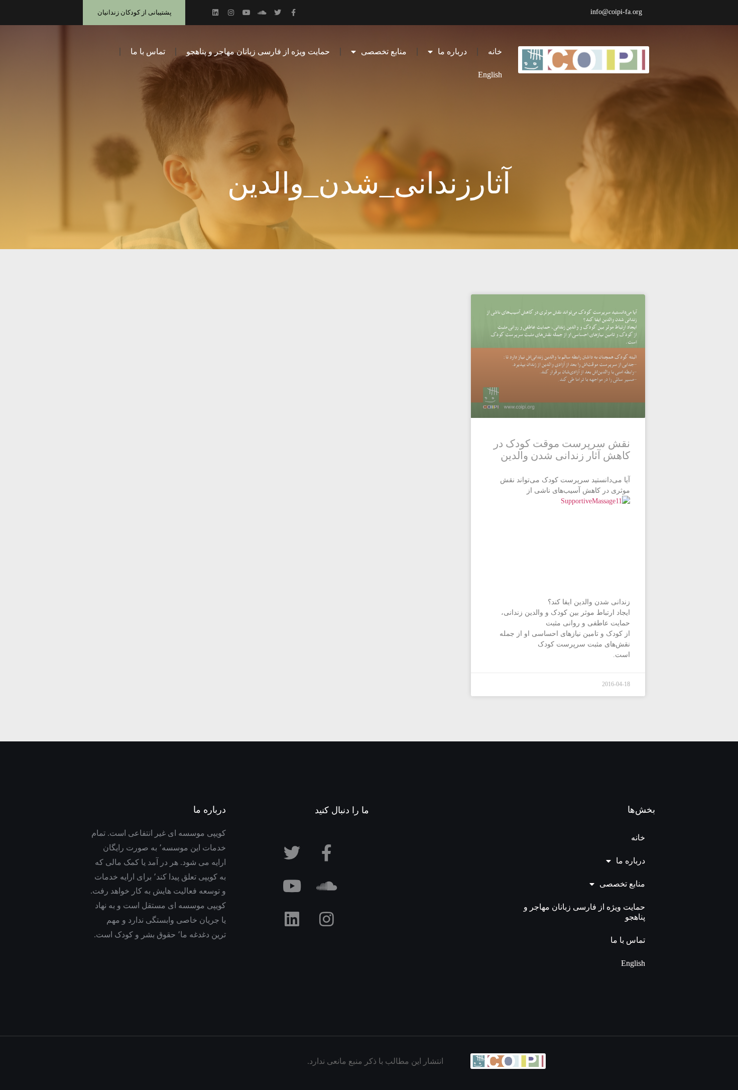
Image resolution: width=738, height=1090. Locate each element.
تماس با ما (148, 51)
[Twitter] (278, 13)
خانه (495, 51)
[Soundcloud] (262, 13)
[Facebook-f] (293, 13)
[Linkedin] (215, 13)
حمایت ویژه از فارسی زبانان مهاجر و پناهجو (258, 51)
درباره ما (452, 51)
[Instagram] (231, 13)
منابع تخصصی (384, 51)
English (490, 74)
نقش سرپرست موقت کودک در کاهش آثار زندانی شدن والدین (562, 450)
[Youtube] (246, 13)
